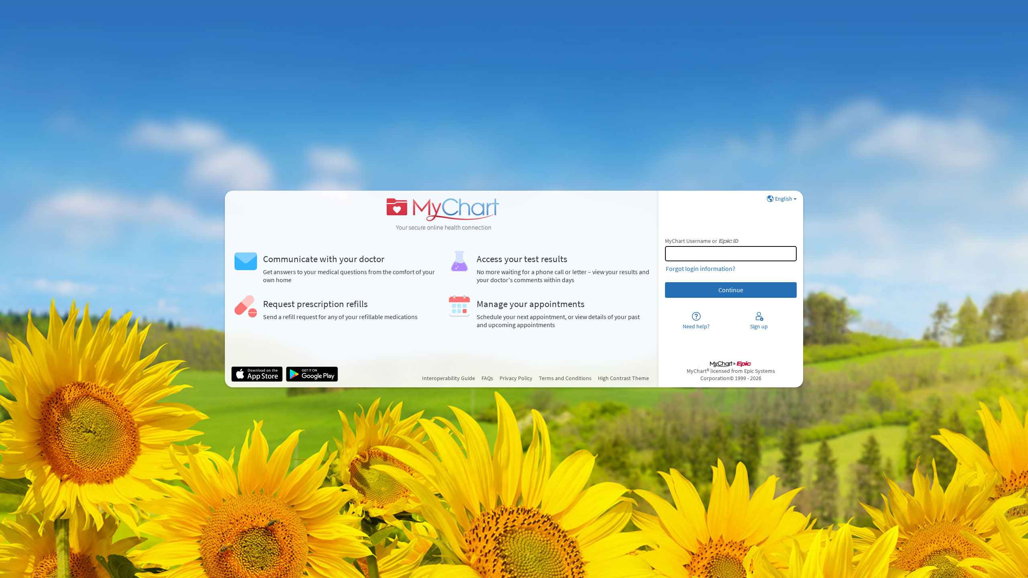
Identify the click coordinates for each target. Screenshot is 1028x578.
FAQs (487, 378)
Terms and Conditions (565, 378)
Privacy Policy (516, 378)
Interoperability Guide (448, 378)
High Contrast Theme (623, 378)
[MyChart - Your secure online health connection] (441, 213)
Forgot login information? (700, 269)
